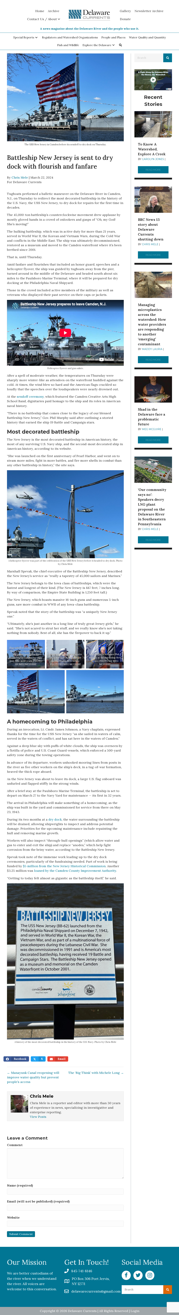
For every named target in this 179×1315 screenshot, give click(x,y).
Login (135, 1311)
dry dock (55, 819)
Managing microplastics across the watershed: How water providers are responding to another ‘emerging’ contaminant (152, 324)
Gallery (125, 11)
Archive (53, 11)
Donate (125, 19)
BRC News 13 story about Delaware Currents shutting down (150, 229)
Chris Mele (20, 177)
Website (13, 1217)
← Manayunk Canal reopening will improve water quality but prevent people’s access (33, 1077)
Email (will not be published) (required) (38, 1201)
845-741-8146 (81, 1271)
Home (39, 11)
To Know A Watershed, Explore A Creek (152, 149)
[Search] (167, 57)
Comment (15, 1145)
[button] (36, 37)
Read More (157, 169)
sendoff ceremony (30, 397)
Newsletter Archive (149, 11)
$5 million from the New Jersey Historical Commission (64, 866)
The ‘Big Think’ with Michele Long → (96, 1073)
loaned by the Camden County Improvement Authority (75, 871)
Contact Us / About (42, 19)
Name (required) (20, 1185)
